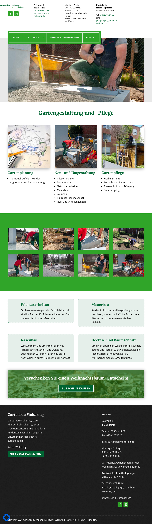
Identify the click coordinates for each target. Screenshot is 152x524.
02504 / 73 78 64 (107, 15)
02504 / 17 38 (118, 431)
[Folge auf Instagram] (16, 13)
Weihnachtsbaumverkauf (64, 37)
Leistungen (32, 37)
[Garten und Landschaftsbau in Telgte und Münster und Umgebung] (23, 249)
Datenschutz (124, 498)
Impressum (108, 498)
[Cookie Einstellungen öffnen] (6, 520)
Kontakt (91, 37)
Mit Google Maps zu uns (25, 453)
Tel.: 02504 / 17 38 (41, 10)
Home (16, 37)
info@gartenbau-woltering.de (41, 14)
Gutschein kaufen (76, 388)
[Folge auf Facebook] (10, 13)
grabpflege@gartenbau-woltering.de (106, 21)
